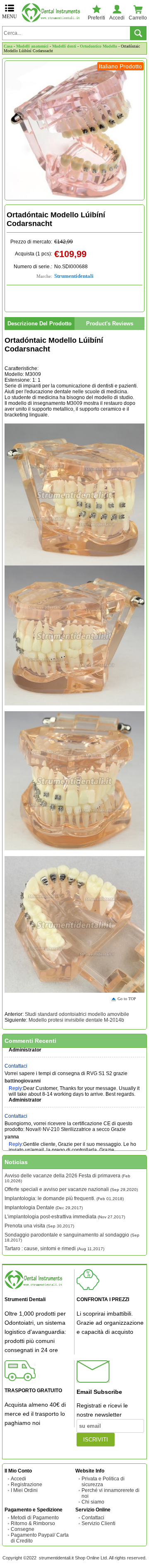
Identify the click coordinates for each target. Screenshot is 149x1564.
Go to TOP (127, 998)
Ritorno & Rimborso (33, 1523)
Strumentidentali (74, 276)
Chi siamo (93, 1502)
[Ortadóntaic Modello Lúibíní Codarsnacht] (74, 130)
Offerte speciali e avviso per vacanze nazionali (71, 1189)
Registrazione (26, 1484)
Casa (8, 46)
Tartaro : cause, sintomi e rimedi (54, 1248)
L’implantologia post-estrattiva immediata (65, 1217)
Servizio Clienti (98, 1523)
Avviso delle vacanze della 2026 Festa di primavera (67, 1178)
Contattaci (16, 1059)
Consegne (22, 1529)
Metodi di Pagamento (35, 1518)
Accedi (18, 1479)
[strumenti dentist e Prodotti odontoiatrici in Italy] (53, 12)
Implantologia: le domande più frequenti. (64, 1198)
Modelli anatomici (32, 46)
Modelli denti (64, 46)
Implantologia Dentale (44, 1207)
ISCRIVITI (95, 1439)
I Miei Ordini (24, 1490)
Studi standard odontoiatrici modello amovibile (77, 1014)
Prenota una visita (39, 1226)
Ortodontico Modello (98, 46)
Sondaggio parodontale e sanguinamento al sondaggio (72, 1237)
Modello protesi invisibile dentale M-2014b (76, 1020)
